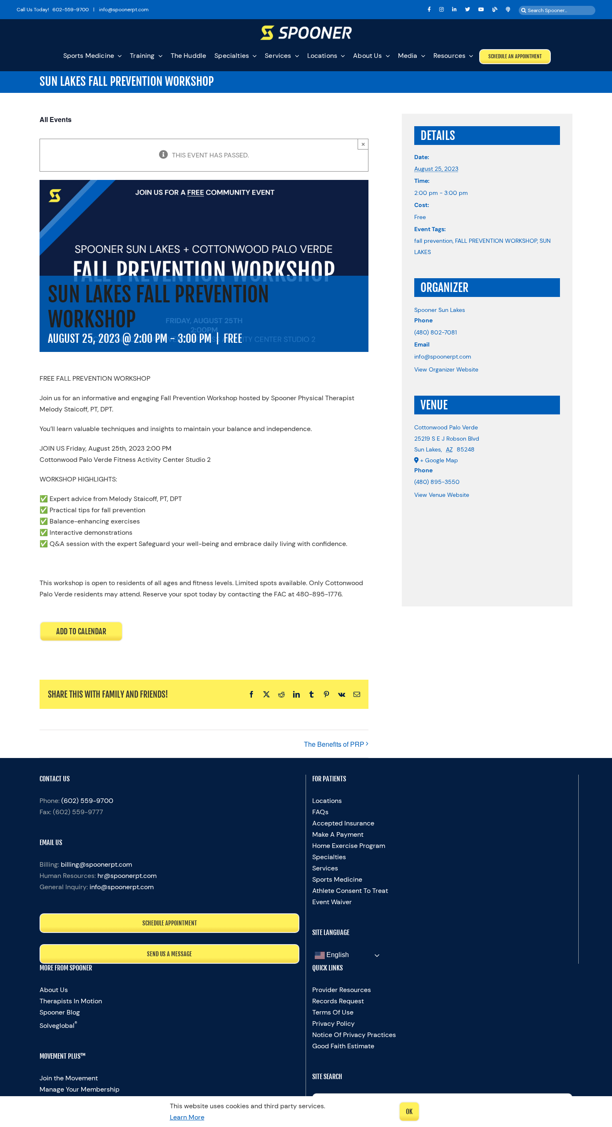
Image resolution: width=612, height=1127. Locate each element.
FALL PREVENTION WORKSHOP (496, 240)
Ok (409, 1111)
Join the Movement (69, 1078)
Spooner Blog (60, 1012)
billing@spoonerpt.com (96, 864)
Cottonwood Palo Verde (446, 427)
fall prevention (433, 240)
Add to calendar (81, 631)
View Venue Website (441, 495)
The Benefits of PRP (334, 744)
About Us (54, 989)
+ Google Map (439, 460)
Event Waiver (332, 902)
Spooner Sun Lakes (439, 310)
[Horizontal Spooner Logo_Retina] (306, 28)
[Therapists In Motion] (508, 9)
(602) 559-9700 (87, 800)
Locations (327, 800)
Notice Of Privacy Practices (354, 1034)
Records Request (338, 1001)
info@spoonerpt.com (122, 887)
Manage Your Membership (79, 1089)
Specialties (329, 857)
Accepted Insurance (343, 823)
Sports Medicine (337, 879)
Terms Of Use (332, 1012)
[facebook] (429, 9)
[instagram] (441, 9)
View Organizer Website (446, 369)
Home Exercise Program (348, 845)
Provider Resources (341, 989)
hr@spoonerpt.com (127, 875)
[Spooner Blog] (495, 9)
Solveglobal (58, 1025)
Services (325, 868)
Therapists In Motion (71, 1001)
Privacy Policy (333, 1023)
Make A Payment (337, 834)
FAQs (320, 812)
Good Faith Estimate (343, 1046)
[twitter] (467, 9)
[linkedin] (454, 9)
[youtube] (481, 9)
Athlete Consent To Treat (350, 890)
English (337, 954)
